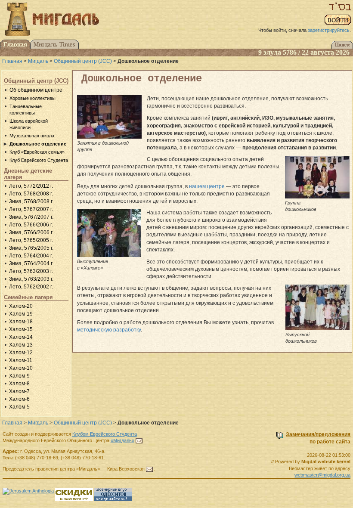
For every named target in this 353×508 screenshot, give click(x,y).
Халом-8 (19, 384)
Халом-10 (21, 368)
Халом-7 (19, 391)
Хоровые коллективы (32, 98)
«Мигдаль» (122, 440)
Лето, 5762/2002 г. (31, 287)
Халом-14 (21, 337)
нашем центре (207, 186)
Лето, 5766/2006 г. (31, 225)
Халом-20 (21, 306)
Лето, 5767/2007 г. (31, 209)
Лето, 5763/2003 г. (31, 271)
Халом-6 (19, 399)
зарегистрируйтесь (329, 30)
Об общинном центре (35, 90)
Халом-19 (21, 314)
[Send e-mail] (139, 440)
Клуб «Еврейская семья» (37, 152)
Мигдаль (38, 61)
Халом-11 (20, 360)
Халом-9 (19, 376)
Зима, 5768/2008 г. (31, 201)
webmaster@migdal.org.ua (322, 474)
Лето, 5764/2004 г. (31, 256)
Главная (12, 61)
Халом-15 (21, 329)
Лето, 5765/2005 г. (31, 240)
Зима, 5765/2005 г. (31, 248)
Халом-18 (21, 322)
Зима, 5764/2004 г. (31, 263)
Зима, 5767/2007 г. (31, 217)
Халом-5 (19, 407)
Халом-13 (21, 345)
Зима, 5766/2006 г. (31, 232)
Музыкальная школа (31, 135)
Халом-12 (21, 353)
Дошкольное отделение (37, 143)
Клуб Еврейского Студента (38, 160)
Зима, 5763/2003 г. (31, 279)
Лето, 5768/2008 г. (31, 194)
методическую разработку (109, 330)
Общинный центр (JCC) (83, 61)
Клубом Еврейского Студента (104, 434)
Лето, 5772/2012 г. (31, 186)
